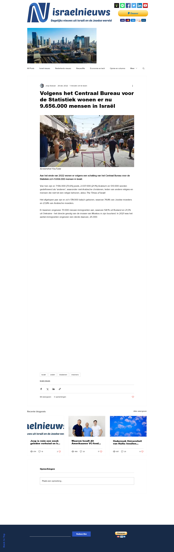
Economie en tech (97, 68)
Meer (132, 68)
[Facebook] (128, 5)
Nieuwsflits (80, 68)
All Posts (30, 68)
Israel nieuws (44, 68)
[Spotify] (122, 5)
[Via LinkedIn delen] (53, 389)
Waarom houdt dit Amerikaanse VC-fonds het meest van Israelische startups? (86, 442)
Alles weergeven (140, 411)
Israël (44, 375)
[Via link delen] (60, 389)
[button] (143, 68)
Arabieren (63, 375)
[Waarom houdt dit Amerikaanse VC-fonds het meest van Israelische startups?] (87, 426)
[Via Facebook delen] (41, 389)
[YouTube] (145, 5)
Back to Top (4, 541)
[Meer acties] (132, 85)
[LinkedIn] (139, 5)
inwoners (75, 375)
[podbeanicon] (116, 5)
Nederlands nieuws (63, 68)
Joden (52, 375)
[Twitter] (133, 5)
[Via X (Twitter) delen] (47, 389)
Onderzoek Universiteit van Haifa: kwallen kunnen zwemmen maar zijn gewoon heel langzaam (128, 442)
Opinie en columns (117, 68)
